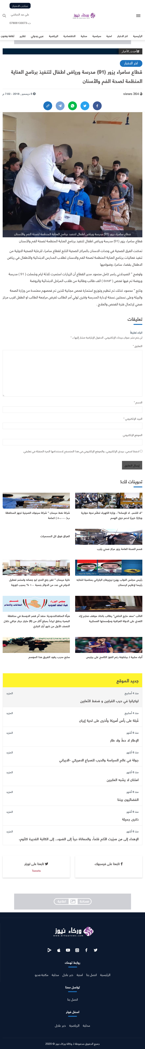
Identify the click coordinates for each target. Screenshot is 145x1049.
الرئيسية (105, 974)
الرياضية (74, 1025)
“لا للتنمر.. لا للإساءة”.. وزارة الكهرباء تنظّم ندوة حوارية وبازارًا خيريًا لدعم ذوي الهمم (111, 515)
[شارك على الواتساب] (72, 105)
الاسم (138, 402)
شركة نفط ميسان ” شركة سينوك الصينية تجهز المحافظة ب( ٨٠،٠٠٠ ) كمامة (37, 515)
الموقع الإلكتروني (132, 434)
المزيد (9, 693)
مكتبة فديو (41, 974)
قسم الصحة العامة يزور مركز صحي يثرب (119, 548)
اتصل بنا (91, 974)
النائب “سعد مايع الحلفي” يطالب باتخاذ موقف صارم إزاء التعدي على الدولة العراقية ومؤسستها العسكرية (110, 618)
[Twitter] (84, 105)
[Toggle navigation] (138, 16)
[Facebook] (97, 105)
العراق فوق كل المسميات (55, 535)
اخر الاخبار (131, 62)
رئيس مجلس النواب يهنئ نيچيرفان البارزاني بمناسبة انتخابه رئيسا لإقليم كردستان (109, 582)
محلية (55, 974)
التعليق (137, 345)
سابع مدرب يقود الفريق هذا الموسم (49, 656)
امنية (80, 974)
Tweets (36, 870)
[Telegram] (60, 105)
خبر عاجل (67, 974)
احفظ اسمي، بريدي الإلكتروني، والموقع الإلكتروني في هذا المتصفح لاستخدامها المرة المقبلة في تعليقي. (81, 451)
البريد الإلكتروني (132, 418)
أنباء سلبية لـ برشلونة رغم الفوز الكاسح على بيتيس (114, 656)
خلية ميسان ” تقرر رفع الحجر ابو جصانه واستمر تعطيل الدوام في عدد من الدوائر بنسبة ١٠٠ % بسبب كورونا (39, 582)
